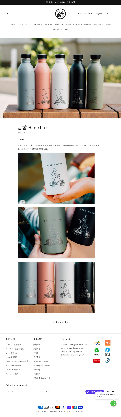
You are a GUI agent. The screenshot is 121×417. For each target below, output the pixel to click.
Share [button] (22, 139)
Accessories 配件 (12, 374)
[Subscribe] (45, 391)
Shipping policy (79, 411)
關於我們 (36, 345)
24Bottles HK (45, 411)
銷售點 (36, 353)
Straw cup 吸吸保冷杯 (14, 345)
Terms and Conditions (41, 361)
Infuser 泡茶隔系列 (13, 370)
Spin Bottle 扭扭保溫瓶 (15, 349)
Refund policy (68, 411)
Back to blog (62, 322)
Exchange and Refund (41, 365)
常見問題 (36, 357)
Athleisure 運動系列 (13, 365)
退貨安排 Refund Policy (42, 378)
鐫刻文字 (36, 349)
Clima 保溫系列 (12, 357)
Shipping (36, 370)
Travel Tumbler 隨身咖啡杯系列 (18, 361)
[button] (8, 13)
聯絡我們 (36, 374)
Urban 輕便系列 (12, 353)
